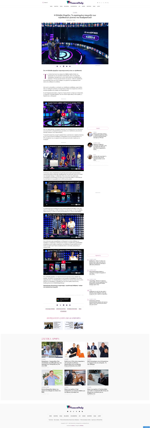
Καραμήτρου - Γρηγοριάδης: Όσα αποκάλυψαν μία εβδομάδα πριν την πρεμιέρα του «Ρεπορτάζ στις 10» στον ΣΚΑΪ (52, 363)
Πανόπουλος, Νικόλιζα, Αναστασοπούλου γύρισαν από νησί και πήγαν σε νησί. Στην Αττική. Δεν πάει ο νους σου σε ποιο (98, 302)
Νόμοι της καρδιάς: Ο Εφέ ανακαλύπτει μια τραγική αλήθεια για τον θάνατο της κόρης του (74, 390)
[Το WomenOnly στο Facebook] (97, 2)
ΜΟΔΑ (61, 6)
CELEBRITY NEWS (96, 142)
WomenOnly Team (70, 20)
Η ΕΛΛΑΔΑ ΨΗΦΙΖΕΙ (50, 309)
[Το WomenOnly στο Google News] (105, 2)
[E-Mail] (66, 66)
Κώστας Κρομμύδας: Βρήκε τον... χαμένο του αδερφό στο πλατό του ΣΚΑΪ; (51, 390)
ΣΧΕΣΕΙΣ (83, 6)
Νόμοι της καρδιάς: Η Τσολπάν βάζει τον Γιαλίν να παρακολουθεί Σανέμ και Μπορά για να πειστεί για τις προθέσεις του (97, 391)
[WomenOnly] (75, 2)
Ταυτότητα (51, 419)
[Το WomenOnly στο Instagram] (99, 2)
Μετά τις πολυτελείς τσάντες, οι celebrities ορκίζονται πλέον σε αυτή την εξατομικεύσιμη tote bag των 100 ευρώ (100, 135)
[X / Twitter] (60, 66)
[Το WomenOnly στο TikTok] (101, 2)
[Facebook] (57, 66)
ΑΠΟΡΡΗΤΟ (147, 427)
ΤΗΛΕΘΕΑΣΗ (63, 311)
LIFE (79, 6)
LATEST (98, 6)
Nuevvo (73, 425)
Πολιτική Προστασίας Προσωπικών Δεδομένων (69, 419)
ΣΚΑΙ (80, 309)
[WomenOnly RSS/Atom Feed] (107, 2)
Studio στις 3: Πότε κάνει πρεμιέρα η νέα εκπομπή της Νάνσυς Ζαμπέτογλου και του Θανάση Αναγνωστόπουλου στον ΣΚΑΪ (74, 363)
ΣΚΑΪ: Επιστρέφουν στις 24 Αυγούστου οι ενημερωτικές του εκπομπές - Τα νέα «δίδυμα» (97, 362)
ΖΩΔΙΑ (94, 6)
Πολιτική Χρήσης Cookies (85, 419)
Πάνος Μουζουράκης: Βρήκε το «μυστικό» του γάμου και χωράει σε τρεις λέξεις (97, 273)
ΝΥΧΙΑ (94, 154)
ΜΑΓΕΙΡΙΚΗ (89, 6)
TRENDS (95, 132)
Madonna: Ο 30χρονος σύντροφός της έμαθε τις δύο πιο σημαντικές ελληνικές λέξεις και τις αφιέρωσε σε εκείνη (100, 147)
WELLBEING (66, 6)
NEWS (51, 6)
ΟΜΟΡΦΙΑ (56, 6)
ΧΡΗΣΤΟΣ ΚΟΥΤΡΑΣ (61, 309)
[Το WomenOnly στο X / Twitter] (103, 2)
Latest (98, 128)
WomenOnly (75, 407)
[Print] (69, 66)
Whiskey (81, 425)
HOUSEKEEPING (74, 6)
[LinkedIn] (63, 66)
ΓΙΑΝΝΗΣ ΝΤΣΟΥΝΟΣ (72, 309)
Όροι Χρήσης (56, 419)
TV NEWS (75, 12)
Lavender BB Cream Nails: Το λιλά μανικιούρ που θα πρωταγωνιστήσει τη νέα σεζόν (99, 158)
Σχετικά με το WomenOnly (96, 419)
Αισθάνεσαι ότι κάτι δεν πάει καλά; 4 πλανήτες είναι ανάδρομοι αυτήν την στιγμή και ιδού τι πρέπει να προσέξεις (98, 293)
